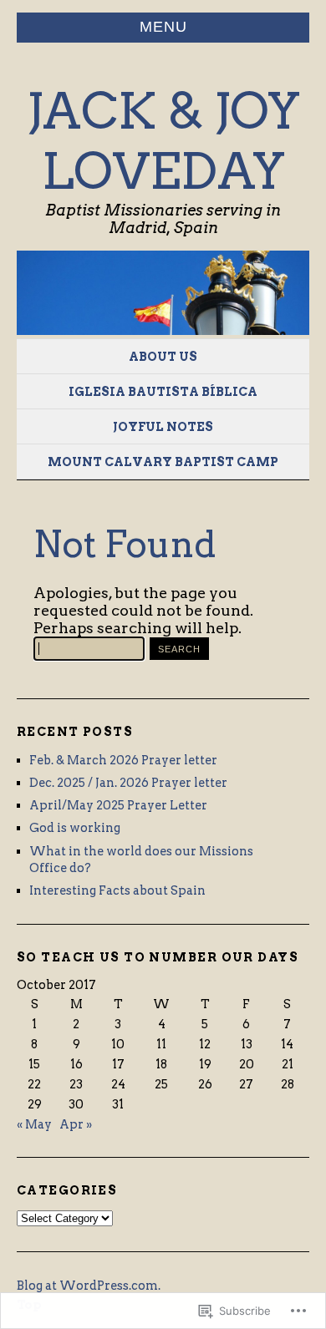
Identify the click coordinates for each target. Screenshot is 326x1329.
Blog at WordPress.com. (88, 1285)
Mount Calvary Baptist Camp (163, 461)
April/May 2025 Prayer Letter (118, 805)
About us (163, 356)
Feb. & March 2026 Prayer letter (123, 760)
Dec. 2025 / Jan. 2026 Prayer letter (128, 782)
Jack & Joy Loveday (163, 140)
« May (34, 1124)
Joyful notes (163, 426)
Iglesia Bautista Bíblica (163, 391)
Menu (163, 26)
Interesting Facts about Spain (117, 890)
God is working (74, 827)
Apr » (75, 1124)
